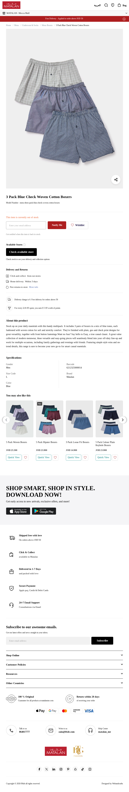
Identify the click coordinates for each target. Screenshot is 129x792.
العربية (97, 5)
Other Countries (15, 683)
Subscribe (102, 640)
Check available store (21, 252)
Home (8, 25)
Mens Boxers (47, 25)
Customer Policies (16, 664)
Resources (11, 674)
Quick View (14, 457)
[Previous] (6, 419)
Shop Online (12, 655)
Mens (16, 25)
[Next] (122, 419)
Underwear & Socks (30, 25)
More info (33, 287)
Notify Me (57, 225)
